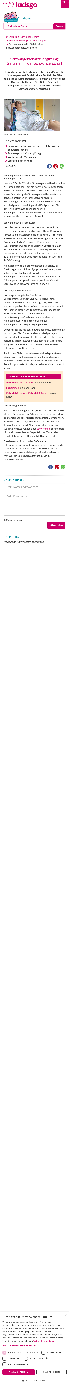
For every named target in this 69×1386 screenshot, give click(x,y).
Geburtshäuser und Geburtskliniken (26, 392)
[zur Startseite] (24, 10)
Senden (59, 26)
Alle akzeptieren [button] (18, 1372)
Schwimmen (43, 428)
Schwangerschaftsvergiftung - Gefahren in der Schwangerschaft (34, 147)
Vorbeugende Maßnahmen (23, 156)
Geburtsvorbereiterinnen (20, 382)
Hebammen (12, 387)
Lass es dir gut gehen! (20, 160)
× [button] (65, 1315)
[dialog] (34, 1349)
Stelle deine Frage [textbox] (17, 26)
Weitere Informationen (43, 1341)
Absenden (56, 525)
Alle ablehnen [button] (51, 1372)
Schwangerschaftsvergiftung (24, 153)
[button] (65, 4)
